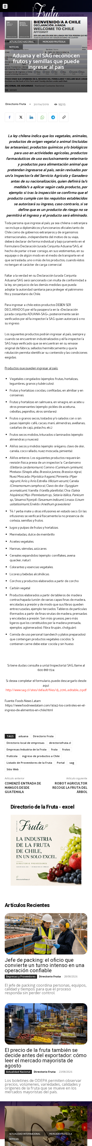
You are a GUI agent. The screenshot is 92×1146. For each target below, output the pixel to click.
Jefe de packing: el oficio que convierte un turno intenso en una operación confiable (44, 965)
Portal (61, 762)
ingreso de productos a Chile (41, 756)
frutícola (12, 756)
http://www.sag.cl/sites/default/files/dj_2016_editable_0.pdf (46, 690)
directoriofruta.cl (60, 743)
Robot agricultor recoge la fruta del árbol (69, 788)
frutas (66, 749)
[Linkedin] (31, 117)
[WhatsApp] (42, 117)
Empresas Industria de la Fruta (26, 749)
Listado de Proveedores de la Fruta (29, 762)
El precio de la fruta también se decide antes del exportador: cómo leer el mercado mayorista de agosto (46, 1058)
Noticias (14, 47)
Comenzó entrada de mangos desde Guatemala (23, 788)
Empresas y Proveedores (21, 976)
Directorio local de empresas (25, 743)
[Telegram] (53, 117)
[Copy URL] (63, 117)
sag (71, 762)
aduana (23, 736)
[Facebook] (9, 117)
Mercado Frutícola (54, 42)
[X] (20, 117)
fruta (54, 749)
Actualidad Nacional (21, 42)
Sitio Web (13, 769)
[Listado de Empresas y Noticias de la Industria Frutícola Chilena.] (46, 11)
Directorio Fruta (15, 104)
